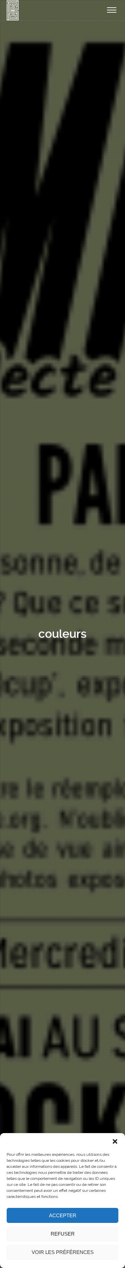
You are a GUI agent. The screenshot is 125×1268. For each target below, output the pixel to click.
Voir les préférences (63, 1252)
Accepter (62, 1215)
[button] (115, 1141)
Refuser (63, 1234)
